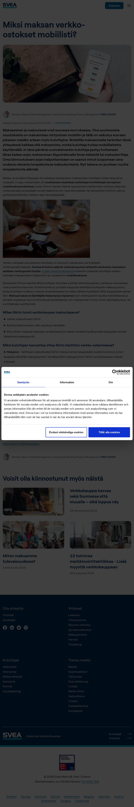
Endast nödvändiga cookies (66, 432)
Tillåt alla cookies (109, 432)
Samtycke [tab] (23, 382)
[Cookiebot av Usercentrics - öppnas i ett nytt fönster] (114, 372)
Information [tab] (67, 382)
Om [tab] (111, 382)
